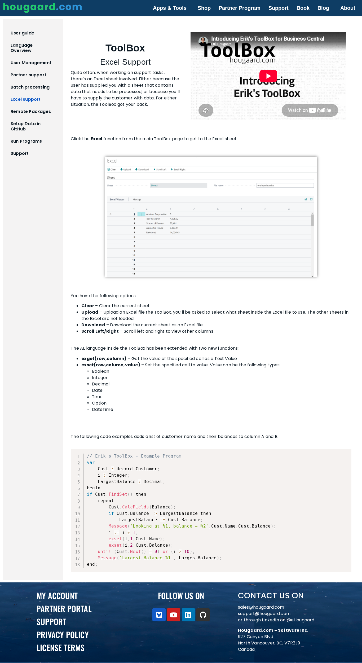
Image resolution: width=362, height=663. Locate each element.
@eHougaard (301, 620)
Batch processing (30, 87)
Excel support (26, 99)
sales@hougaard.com (261, 607)
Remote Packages (31, 111)
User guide (22, 33)
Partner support (28, 75)
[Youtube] (173, 614)
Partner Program (240, 8)
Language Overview (22, 48)
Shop (204, 8)
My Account (57, 595)
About (347, 8)
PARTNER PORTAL (64, 608)
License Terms (61, 647)
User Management (31, 63)
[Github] (203, 614)
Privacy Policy (63, 634)
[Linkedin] (188, 614)
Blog (323, 8)
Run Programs (26, 141)
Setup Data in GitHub (26, 126)
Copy (345, 453)
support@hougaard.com (264, 614)
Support (278, 8)
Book (303, 8)
